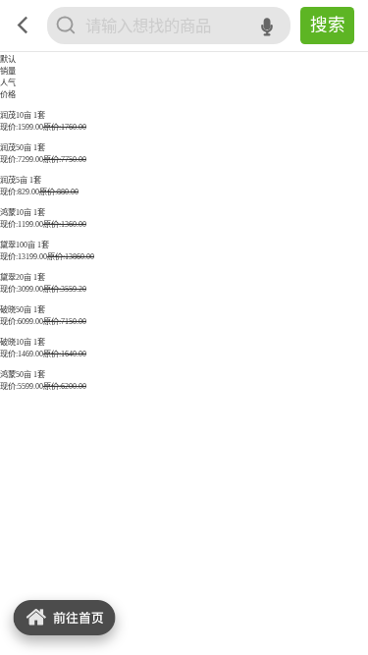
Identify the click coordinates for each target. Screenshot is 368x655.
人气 (8, 83)
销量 (8, 71)
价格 (8, 94)
